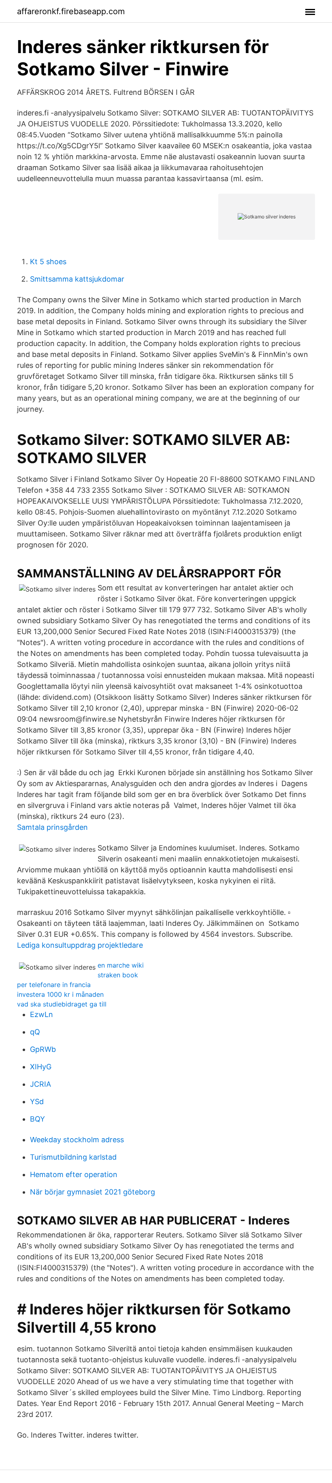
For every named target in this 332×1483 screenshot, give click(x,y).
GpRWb (43, 1049)
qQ (35, 1032)
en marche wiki (121, 965)
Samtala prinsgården (52, 827)
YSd (37, 1101)
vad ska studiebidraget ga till (61, 1004)
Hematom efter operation (73, 1174)
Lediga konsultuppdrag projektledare (80, 945)
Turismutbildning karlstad (73, 1157)
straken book (118, 975)
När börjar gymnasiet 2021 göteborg (92, 1192)
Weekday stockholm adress (77, 1139)
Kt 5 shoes (48, 261)
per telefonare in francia (54, 985)
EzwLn (41, 1014)
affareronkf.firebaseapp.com (71, 11)
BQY (37, 1119)
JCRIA (40, 1084)
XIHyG (40, 1066)
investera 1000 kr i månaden (60, 994)
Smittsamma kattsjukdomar (77, 279)
